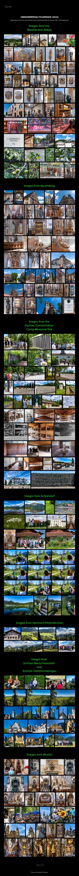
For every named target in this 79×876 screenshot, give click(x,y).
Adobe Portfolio (43, 872)
